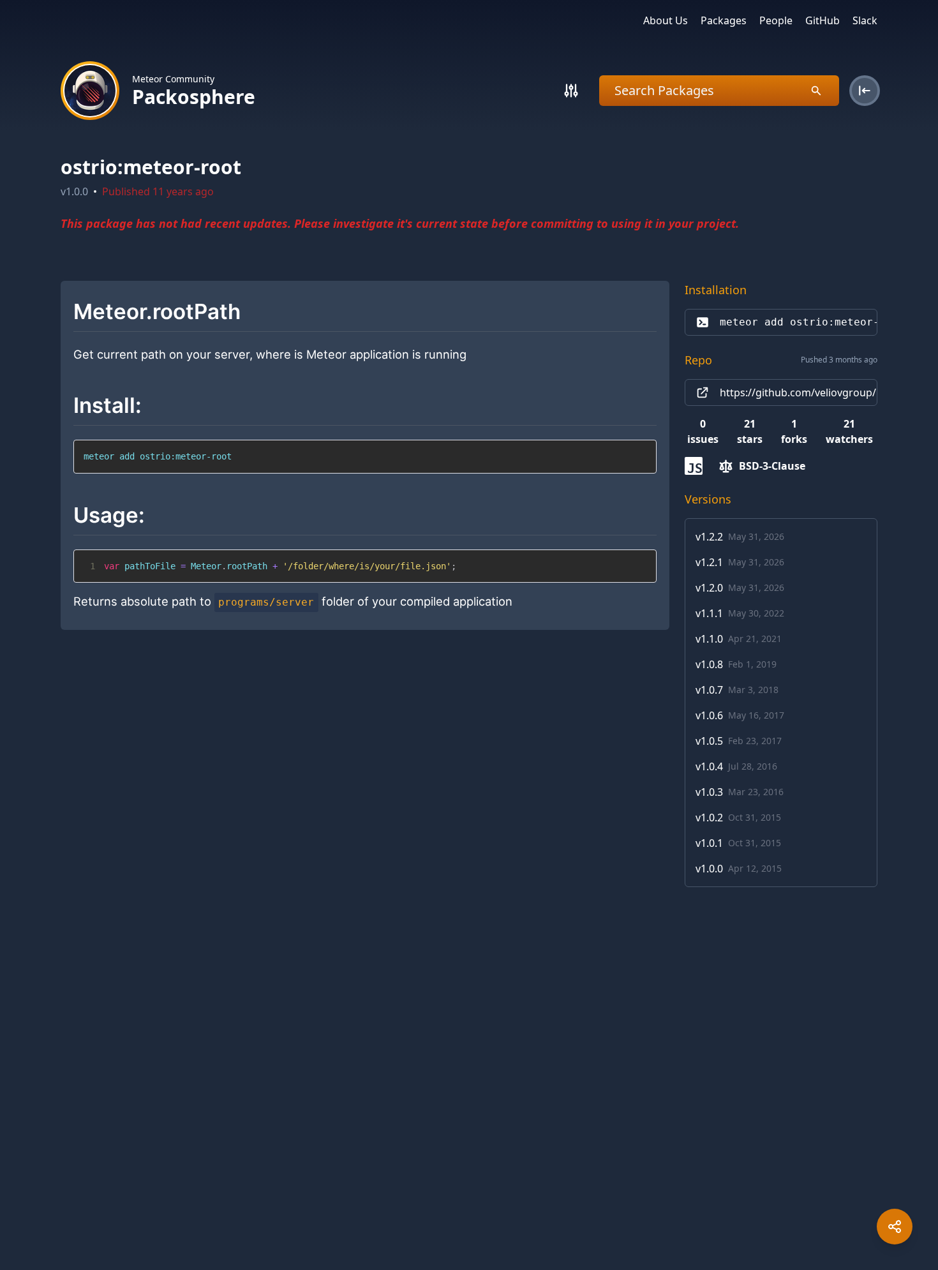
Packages (724, 20)
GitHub (822, 20)
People (776, 20)
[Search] (571, 90)
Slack (864, 20)
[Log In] (864, 90)
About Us (665, 20)
